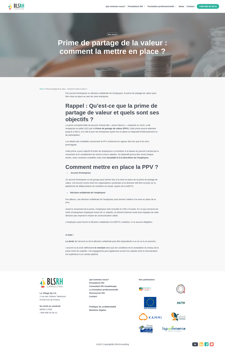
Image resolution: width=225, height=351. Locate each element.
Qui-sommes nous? (99, 279)
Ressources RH (97, 293)
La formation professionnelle (103, 290)
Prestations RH (96, 283)
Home (42, 89)
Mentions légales (97, 310)
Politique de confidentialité (102, 307)
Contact (93, 296)
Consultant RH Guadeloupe (103, 286)
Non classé (112, 34)
